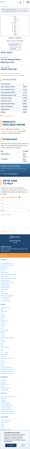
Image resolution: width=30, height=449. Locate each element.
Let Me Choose (23, 445)
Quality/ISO (4, 398)
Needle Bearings (5, 6)
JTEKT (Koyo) (4, 311)
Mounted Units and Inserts (7, 282)
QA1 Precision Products (7, 373)
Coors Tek (3, 356)
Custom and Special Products (8, 274)
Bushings (3, 270)
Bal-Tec (3, 362)
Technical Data (4, 422)
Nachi (2, 339)
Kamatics (3, 315)
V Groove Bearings (5, 300)
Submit (3, 231)
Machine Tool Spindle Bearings (8, 278)
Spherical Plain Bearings (7, 295)
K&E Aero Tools (4, 320)
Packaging (3, 400)
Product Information (6, 420)
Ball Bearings (4, 267)
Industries (4, 377)
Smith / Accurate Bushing (7, 337)
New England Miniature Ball (8, 369)
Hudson (3, 335)
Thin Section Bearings (6, 297)
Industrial (3, 382)
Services (4, 393)
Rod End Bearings (5, 287)
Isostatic (3, 324)
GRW (2, 345)
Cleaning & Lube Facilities (7, 396)
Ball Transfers (4, 268)
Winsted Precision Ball (6, 371)
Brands (3, 304)
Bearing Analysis (5, 402)
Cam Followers (4, 272)
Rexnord (3, 332)
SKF (2, 328)
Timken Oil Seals (5, 347)
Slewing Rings (4, 293)
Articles (3, 426)
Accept (11, 445)
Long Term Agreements (7, 406)
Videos (2, 427)
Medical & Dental (5, 384)
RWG (2, 360)
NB (1, 343)
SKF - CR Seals (4, 352)
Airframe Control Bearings (7, 265)
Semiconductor (4, 389)
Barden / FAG (4, 354)
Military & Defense (5, 387)
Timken (2, 326)
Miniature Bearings (5, 280)
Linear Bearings (5, 276)
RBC (2, 313)
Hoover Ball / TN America (7, 358)
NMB (2, 309)
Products (4, 260)
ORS (2, 350)
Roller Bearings (4, 289)
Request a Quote (14, 44)
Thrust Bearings (5, 299)
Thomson (3, 365)
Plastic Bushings (5, 285)
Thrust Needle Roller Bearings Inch (11, 11)
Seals (2, 291)
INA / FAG (3, 317)
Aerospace (3, 380)
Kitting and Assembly (6, 409)
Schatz (2, 334)
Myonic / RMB (4, 330)
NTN (2, 364)
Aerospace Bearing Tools (7, 263)
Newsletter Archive (5, 429)
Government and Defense (7, 413)
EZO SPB (3, 341)
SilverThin (3, 322)
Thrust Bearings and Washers (9, 9)
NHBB (2, 319)
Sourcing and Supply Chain (8, 411)
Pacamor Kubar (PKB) (6, 367)
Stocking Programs (5, 404)
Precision (3, 385)
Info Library (4, 417)
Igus (2, 349)
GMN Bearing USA (5, 307)
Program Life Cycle (5, 407)
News (2, 424)
